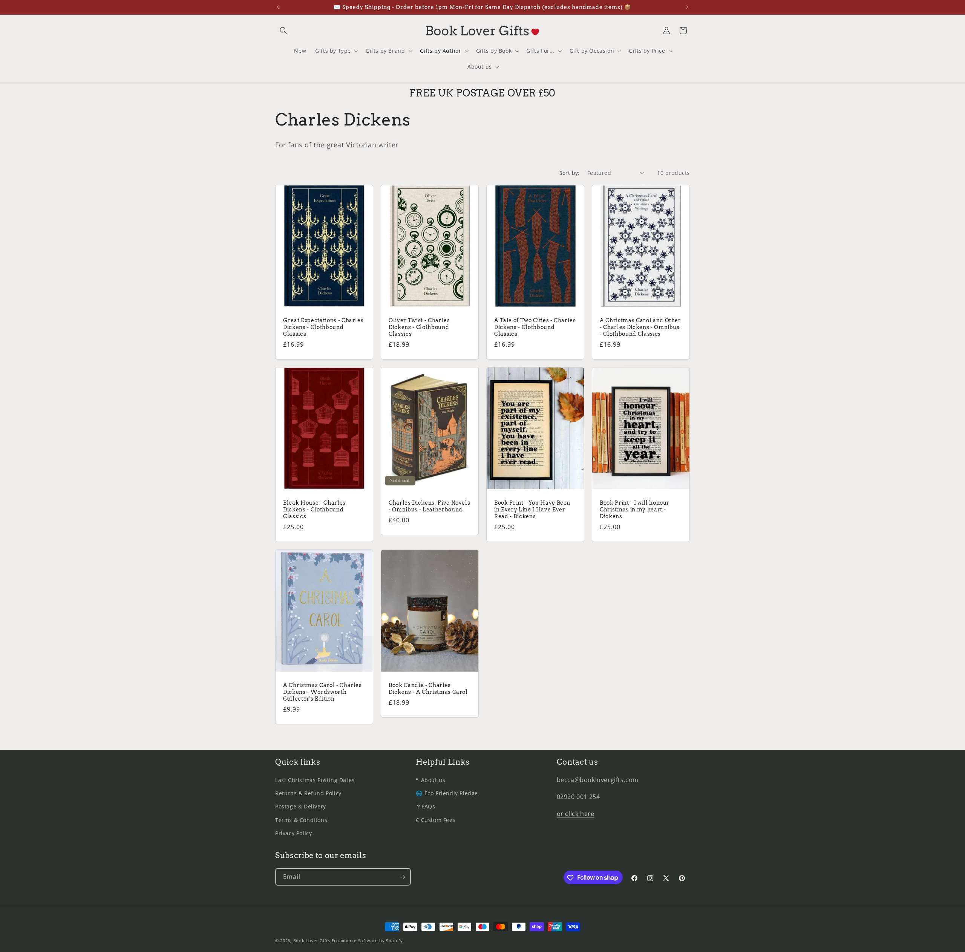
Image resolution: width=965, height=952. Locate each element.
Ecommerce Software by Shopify (367, 940)
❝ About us (430, 780)
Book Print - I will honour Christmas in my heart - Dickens (634, 509)
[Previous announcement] (278, 7)
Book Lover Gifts (311, 940)
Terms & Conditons (301, 819)
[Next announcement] (687, 7)
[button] (283, 30)
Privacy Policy (293, 833)
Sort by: (569, 172)
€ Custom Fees (435, 819)
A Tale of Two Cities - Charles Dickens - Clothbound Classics (535, 327)
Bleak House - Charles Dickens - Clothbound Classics (314, 509)
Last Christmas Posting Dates (315, 780)
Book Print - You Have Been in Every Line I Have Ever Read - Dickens (532, 509)
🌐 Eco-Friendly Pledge (447, 793)
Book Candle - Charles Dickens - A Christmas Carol (428, 688)
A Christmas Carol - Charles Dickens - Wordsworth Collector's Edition (322, 691)
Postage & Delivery (300, 806)
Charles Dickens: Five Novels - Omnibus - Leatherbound (429, 506)
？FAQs (425, 806)
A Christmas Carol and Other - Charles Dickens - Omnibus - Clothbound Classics (640, 327)
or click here (575, 814)
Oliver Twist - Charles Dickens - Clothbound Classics (419, 327)
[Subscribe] (402, 877)
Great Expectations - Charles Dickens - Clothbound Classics (323, 327)
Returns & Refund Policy (308, 793)
